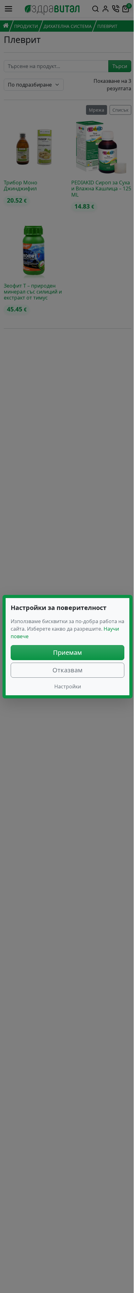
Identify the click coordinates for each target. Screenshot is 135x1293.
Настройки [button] (67, 686)
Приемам (67, 652)
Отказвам (67, 670)
